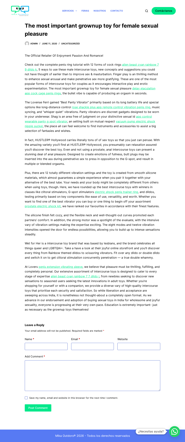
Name (29, 339)
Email (75, 339)
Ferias (85, 10)
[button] (174, 431)
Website (122, 339)
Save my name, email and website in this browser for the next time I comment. (73, 397)
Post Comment (38, 408)
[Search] (146, 11)
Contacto (116, 10)
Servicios (68, 10)
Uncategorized (70, 43)
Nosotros (100, 10)
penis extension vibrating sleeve (61, 267)
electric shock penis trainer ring (116, 192)
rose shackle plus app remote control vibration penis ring (111, 107)
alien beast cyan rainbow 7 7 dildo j (75, 276)
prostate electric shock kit (43, 206)
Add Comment (35, 356)
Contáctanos (163, 10)
